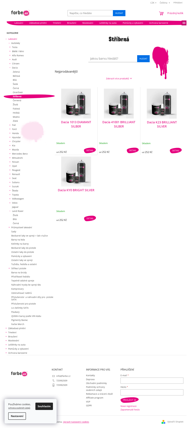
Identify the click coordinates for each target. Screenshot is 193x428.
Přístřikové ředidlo (20, 276)
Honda (15, 133)
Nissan (15, 161)
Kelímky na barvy (20, 243)
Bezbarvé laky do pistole (23, 247)
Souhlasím (44, 406)
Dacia (15, 67)
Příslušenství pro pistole (23, 303)
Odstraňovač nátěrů (21, 292)
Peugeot (16, 170)
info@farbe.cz (63, 375)
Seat (14, 178)
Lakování (12, 38)
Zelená (16, 71)
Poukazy (15, 311)
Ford (14, 129)
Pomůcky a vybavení (21, 256)
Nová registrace (129, 406)
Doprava (90, 379)
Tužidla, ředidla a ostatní (24, 264)
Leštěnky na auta (16, 344)
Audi (14, 59)
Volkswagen (18, 198)
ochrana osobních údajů (19, 407)
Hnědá (16, 112)
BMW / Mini (18, 51)
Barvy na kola (18, 239)
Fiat (14, 125)
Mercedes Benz (20, 153)
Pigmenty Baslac (19, 320)
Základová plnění (17, 328)
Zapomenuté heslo (130, 409)
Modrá (16, 116)
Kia (13, 145)
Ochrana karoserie (17, 352)
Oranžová (18, 92)
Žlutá (15, 104)
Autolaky (15, 43)
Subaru (16, 182)
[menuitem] (18, 22)
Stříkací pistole (18, 268)
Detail (89, 150)
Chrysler (16, 141)
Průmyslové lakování (21, 227)
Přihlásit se (129, 399)
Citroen (16, 63)
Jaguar (15, 206)
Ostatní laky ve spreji (22, 260)
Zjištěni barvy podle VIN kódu (26, 316)
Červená (17, 100)
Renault (16, 174)
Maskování (13, 340)
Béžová (16, 75)
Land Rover (17, 211)
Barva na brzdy (19, 272)
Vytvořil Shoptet (175, 421)
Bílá (15, 79)
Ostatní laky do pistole (22, 252)
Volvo (14, 202)
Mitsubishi (17, 157)
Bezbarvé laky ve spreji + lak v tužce (29, 235)
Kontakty (90, 375)
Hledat (119, 13)
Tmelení (12, 332)
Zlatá (15, 120)
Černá (16, 88)
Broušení (12, 336)
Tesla (14, 47)
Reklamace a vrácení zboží (99, 393)
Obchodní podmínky (96, 383)
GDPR (89, 405)
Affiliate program (94, 397)
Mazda (15, 149)
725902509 (61, 380)
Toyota (15, 194)
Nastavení (17, 416)
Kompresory (17, 288)
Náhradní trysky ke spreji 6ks (26, 284)
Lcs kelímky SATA (20, 307)
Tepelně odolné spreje (22, 280)
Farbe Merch (17, 324)
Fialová (16, 108)
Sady (13, 231)
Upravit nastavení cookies (76, 421)
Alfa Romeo (18, 55)
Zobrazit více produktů (117, 78)
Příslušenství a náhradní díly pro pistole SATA (32, 298)
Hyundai (16, 137)
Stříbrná (17, 96)
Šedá (15, 84)
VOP (88, 401)
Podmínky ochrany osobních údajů (95, 388)
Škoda (15, 190)
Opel (14, 165)
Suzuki (15, 186)
